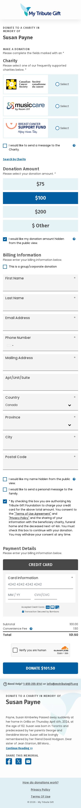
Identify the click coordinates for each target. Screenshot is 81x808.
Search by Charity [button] (14, 159)
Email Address (17, 317)
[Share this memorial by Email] (28, 761)
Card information (23, 578)
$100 (40, 198)
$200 (40, 212)
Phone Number (18, 337)
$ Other (40, 226)
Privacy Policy (40, 790)
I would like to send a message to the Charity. (34, 147)
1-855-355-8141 (32, 684)
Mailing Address (19, 357)
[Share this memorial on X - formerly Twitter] (18, 761)
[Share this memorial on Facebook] (9, 761)
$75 (40, 184)
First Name (14, 278)
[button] (74, 149)
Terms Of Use (40, 796)
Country (12, 397)
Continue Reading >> (19, 748)
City (8, 437)
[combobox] (10, 345)
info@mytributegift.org (62, 684)
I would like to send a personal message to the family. (41, 491)
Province (12, 417)
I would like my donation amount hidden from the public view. (36, 241)
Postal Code (16, 456)
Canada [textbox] (11, 405)
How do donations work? (41, 782)
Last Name (14, 298)
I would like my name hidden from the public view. (39, 481)
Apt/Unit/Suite (17, 377)
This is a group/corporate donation (33, 267)
